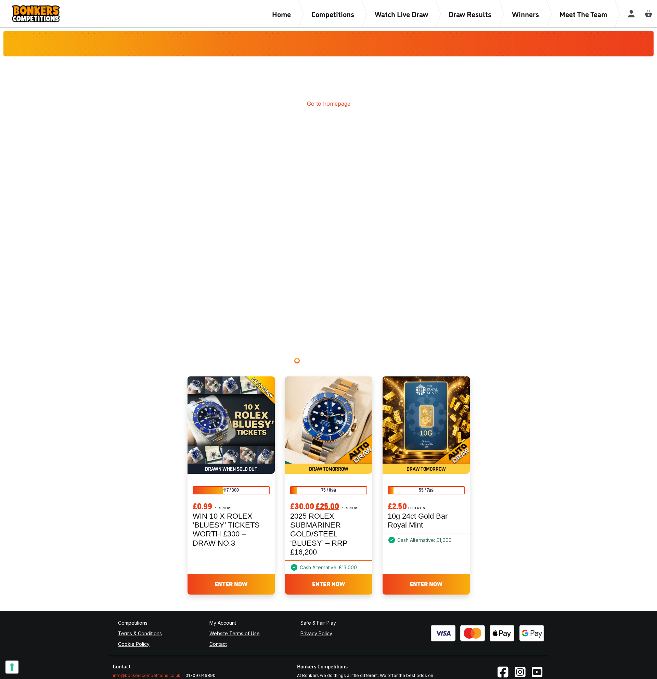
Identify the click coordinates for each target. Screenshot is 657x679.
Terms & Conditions (140, 633)
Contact (218, 644)
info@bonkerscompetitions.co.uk (146, 675)
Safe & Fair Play (318, 623)
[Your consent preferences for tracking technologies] (11, 667)
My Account (222, 623)
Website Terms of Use (234, 633)
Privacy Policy (316, 633)
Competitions (132, 623)
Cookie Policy (134, 644)
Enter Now (231, 584)
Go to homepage (328, 103)
